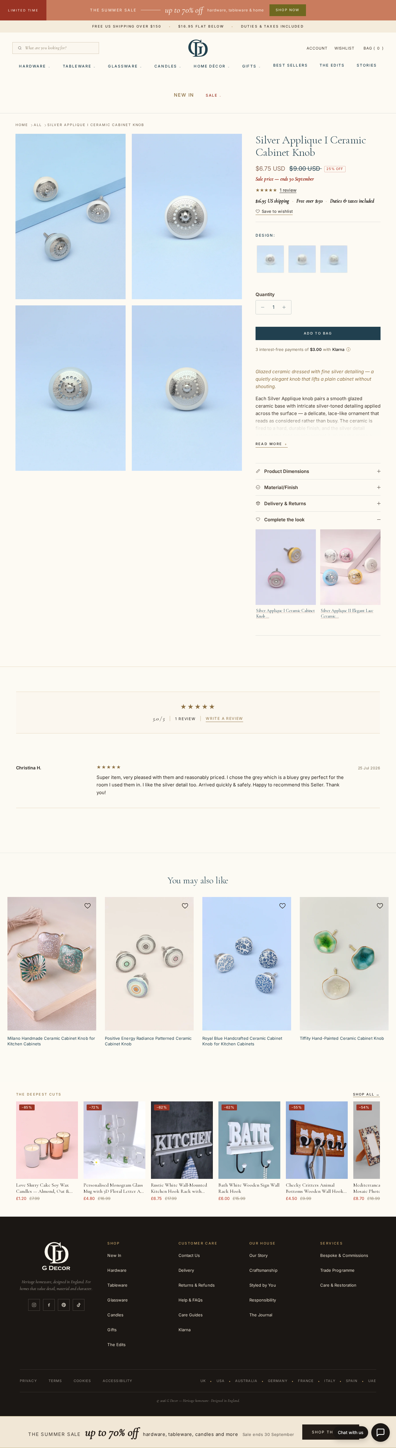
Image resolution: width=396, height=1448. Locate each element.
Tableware (77, 66)
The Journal (261, 1314)
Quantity (265, 294)
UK (203, 1381)
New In (184, 95)
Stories (367, 65)
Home (21, 125)
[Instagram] (34, 1305)
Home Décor (210, 66)
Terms (55, 1381)
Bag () (374, 48)
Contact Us (189, 1255)
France (306, 1381)
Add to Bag (318, 333)
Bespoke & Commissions (344, 1255)
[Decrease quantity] (261, 307)
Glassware (122, 66)
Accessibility (117, 1381)
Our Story (258, 1255)
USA (221, 1381)
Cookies (82, 1381)
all (38, 125)
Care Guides (191, 1314)
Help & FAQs (191, 1299)
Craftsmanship (263, 1270)
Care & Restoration (338, 1285)
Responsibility (262, 1299)
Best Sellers (290, 65)
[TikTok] (78, 1305)
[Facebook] (49, 1305)
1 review (288, 190)
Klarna (185, 1329)
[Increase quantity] (285, 307)
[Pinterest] (64, 1305)
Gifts (249, 66)
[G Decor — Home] (198, 48)
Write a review (224, 718)
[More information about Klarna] (348, 349)
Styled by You (262, 1285)
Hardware (32, 66)
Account (317, 48)
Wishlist (344, 48)
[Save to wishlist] (88, 906)
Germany (277, 1381)
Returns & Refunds (197, 1285)
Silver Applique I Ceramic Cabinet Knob (95, 125)
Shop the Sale (331, 1432)
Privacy (28, 1381)
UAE (372, 1381)
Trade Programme (337, 1270)
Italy (329, 1381)
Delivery (186, 1270)
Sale (211, 95)
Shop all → (366, 1094)
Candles (165, 66)
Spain (352, 1381)
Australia (246, 1381)
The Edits (332, 65)
